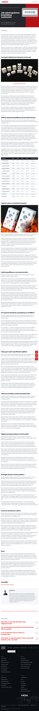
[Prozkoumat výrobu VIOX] (34, 648)
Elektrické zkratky (3, 685)
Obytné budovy (23, 658)
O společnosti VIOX (24, 677)
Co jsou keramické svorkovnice (7, 584)
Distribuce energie (4, 666)
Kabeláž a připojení (4, 670)
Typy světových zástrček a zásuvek (6, 687)
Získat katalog (11, 651)
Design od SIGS (3, 706)
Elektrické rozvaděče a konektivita (13, 7)
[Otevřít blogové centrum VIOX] (32, 648)
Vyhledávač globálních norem (5, 683)
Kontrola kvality (23, 683)
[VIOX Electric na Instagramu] (24, 700)
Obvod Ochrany (3, 658)
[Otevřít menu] (37, 2)
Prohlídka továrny (23, 685)
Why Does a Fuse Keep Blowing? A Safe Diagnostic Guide (13, 622)
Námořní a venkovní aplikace (25, 668)
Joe (4, 22)
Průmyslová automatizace (25, 660)
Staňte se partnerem (24, 689)
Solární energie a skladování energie (26, 662)
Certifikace (22, 687)
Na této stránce (4, 30)
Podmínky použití (33, 705)
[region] (19, 177)
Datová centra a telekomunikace (26, 664)
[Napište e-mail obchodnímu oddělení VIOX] (36, 355)
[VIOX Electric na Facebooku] (22, 700)
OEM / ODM (22, 681)
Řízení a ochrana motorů (5, 662)
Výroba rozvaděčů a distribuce (25, 666)
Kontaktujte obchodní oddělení (25, 691)
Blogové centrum (4, 7)
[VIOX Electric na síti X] (30, 700)
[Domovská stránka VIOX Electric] (4, 2)
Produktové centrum (24, 647)
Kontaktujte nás (10, 647)
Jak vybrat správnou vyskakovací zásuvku (8, 611)
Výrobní (22, 679)
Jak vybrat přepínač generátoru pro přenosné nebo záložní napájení (17, 628)
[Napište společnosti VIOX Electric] (29, 648)
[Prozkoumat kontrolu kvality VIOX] (37, 648)
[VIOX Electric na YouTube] (27, 700)
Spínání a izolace (3, 660)
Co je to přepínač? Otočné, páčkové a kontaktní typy (13, 633)
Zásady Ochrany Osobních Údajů (23, 705)
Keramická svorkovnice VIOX (19, 83)
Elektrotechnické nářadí (4, 681)
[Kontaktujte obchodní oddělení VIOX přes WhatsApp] (36, 352)
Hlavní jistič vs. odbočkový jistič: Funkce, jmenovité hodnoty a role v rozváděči (17, 639)
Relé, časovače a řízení (4, 664)
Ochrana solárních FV (4, 668)
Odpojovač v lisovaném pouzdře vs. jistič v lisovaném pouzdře (27, 611)
